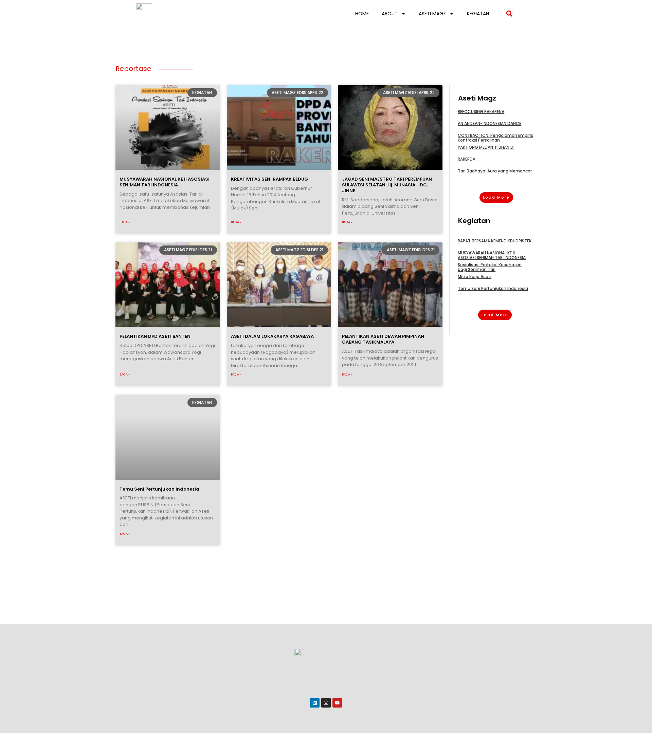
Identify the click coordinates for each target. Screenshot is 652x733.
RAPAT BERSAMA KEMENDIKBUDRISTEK (494, 241)
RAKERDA (466, 159)
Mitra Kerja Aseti (474, 276)
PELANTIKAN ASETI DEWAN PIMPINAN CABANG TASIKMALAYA (383, 339)
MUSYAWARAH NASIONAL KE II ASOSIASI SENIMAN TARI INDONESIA (165, 182)
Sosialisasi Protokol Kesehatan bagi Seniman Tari (490, 267)
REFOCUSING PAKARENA (481, 111)
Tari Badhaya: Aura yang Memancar (495, 171)
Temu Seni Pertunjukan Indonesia (159, 489)
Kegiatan (478, 13)
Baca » (125, 222)
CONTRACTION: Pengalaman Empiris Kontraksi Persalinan (495, 137)
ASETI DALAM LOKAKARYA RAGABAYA (272, 336)
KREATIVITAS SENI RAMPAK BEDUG (269, 179)
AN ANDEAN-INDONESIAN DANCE (489, 123)
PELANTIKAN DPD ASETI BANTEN (155, 336)
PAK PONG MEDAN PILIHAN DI (486, 147)
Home (362, 13)
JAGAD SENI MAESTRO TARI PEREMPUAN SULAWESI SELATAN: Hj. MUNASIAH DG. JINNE (387, 185)
